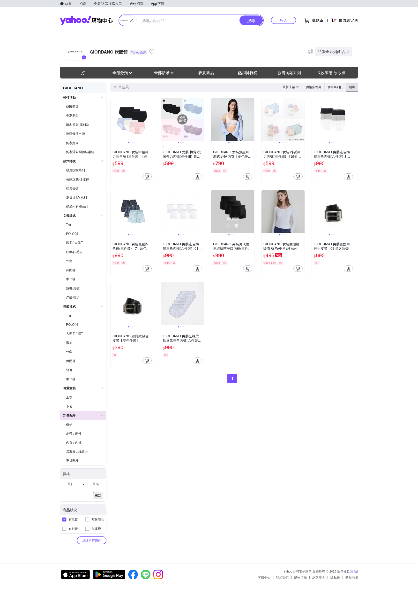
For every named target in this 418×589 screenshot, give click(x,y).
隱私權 (335, 577)
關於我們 (282, 577)
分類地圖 (351, 577)
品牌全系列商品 (331, 51)
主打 (81, 72)
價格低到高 (313, 87)
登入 (283, 20)
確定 (98, 495)
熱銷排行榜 (247, 72)
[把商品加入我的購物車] (147, 176)
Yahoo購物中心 (86, 20)
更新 (354, 571)
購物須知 (300, 577)
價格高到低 (335, 87)
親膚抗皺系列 (289, 72)
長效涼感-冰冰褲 (331, 72)
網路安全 (318, 577)
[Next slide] (150, 119)
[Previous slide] (114, 119)
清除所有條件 (91, 540)
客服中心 (264, 577)
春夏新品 (206, 72)
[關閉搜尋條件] (132, 20)
